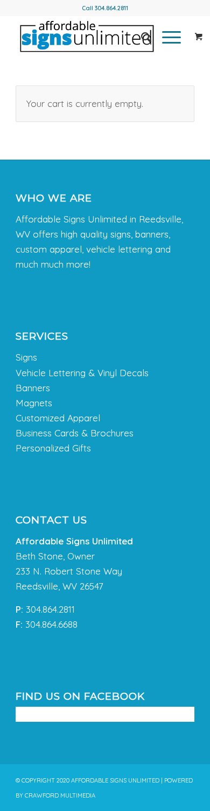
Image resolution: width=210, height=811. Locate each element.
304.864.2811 (111, 8)
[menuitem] (140, 37)
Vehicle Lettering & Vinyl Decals (82, 372)
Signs (26, 357)
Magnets (34, 402)
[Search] (140, 37)
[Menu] (166, 37)
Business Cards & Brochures (75, 433)
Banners (33, 387)
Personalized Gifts (53, 448)
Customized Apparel (58, 418)
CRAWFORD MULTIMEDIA (60, 795)
